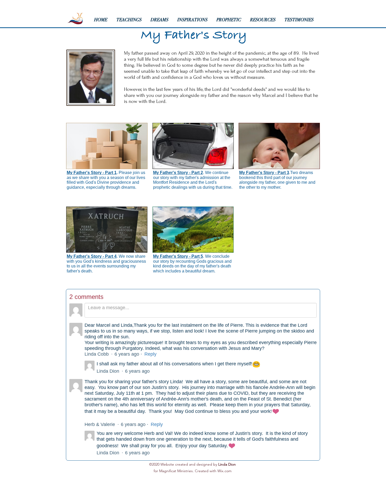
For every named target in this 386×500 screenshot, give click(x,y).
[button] (130, 19)
